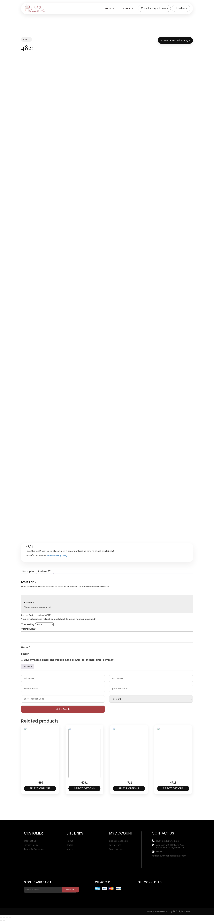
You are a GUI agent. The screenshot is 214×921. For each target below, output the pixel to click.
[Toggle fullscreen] (4, 917)
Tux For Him (115, 845)
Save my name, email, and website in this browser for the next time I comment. (69, 659)
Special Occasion (118, 841)
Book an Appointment (156, 8)
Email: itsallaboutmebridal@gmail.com (169, 853)
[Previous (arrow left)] (1, 920)
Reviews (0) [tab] (44, 571)
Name (25, 647)
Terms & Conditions (34, 849)
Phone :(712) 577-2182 (167, 841)
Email (25, 653)
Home (70, 841)
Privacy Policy (31, 845)
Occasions (124, 8)
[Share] (7, 917)
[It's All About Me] (34, 8)
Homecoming (54, 555)
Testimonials (116, 849)
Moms (70, 849)
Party (64, 555)
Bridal (108, 8)
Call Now (182, 8)
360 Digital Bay (181, 911)
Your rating (28, 624)
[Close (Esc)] (10, 917)
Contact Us (30, 841)
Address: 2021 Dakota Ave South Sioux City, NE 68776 (170, 846)
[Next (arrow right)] (4, 920)
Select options (40, 788)
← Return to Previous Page (175, 40)
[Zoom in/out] (1, 917)
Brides (70, 845)
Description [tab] (28, 571)
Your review (29, 628)
